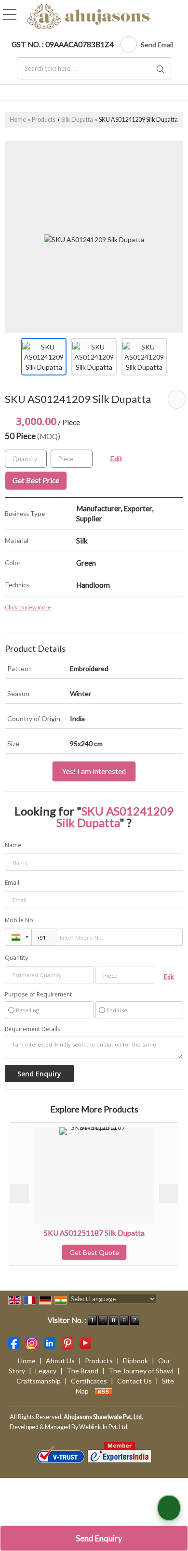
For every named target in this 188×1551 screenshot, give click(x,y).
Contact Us (134, 1381)
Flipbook (135, 1361)
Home (18, 119)
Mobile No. (20, 920)
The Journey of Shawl (141, 1371)
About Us (60, 1361)
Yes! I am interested (94, 771)
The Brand (82, 1371)
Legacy (45, 1371)
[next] (168, 1193)
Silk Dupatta (77, 119)
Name (13, 845)
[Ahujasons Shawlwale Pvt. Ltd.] (88, 17)
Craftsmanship (38, 1381)
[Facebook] (14, 1342)
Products (43, 119)
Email (12, 883)
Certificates (89, 1381)
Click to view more (28, 607)
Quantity (16, 958)
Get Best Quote (70, 1252)
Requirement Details (32, 1029)
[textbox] (94, 68)
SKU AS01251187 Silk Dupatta (70, 1232)
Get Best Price (36, 480)
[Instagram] (32, 1342)
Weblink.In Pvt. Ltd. (104, 1427)
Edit (115, 458)
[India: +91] (18, 937)
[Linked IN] (49, 1342)
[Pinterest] (67, 1342)
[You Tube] (85, 1342)
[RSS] (103, 1391)
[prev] (19, 1193)
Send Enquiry (98, 1538)
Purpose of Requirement (38, 994)
